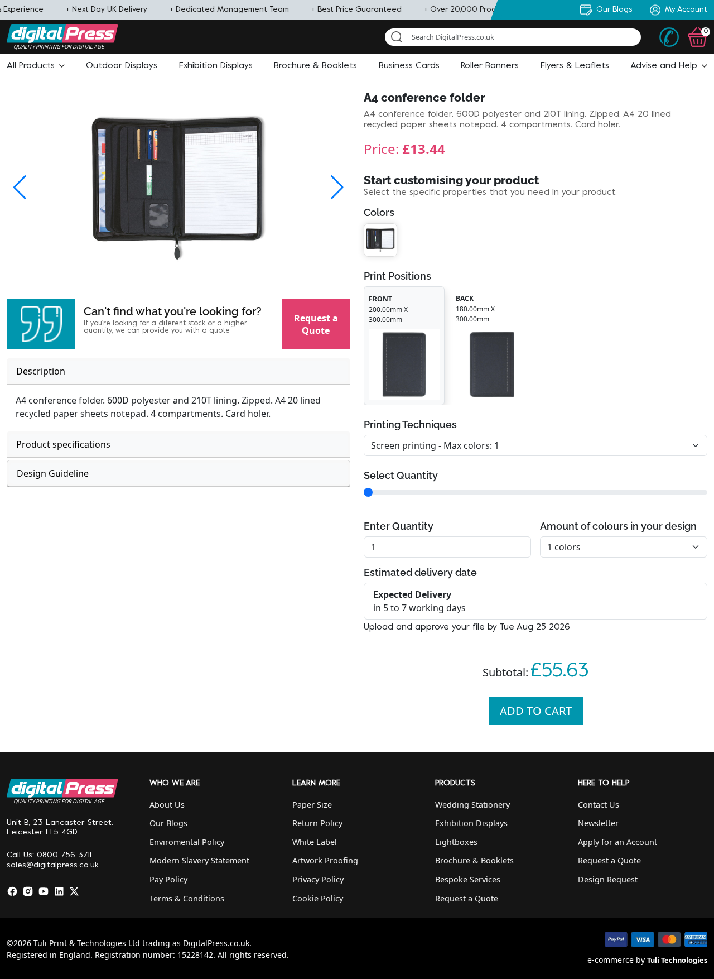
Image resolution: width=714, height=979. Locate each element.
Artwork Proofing (325, 860)
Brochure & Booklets (474, 860)
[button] (36, 65)
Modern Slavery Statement (199, 860)
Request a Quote (316, 323)
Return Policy (317, 823)
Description (40, 371)
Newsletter (598, 823)
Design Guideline (53, 473)
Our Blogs (168, 823)
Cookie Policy (317, 898)
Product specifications (63, 444)
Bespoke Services (467, 879)
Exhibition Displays (471, 823)
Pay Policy (168, 879)
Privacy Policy (318, 879)
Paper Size (312, 804)
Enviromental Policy (186, 842)
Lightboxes (456, 842)
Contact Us (598, 804)
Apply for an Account (617, 842)
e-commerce (610, 959)
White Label (314, 842)
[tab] (178, 371)
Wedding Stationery (472, 804)
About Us (167, 804)
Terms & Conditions (186, 898)
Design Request (608, 879)
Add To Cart (536, 710)
